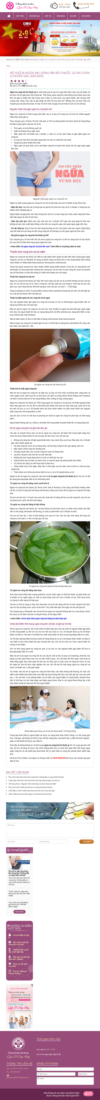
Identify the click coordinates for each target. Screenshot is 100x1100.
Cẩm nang (60, 16)
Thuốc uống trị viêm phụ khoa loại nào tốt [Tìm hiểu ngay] (19, 893)
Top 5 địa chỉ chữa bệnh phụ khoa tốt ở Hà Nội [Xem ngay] (18, 904)
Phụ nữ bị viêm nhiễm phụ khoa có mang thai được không (30, 787)
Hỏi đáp (73, 16)
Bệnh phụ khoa (23, 59)
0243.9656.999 (15, 1072)
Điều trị (48, 16)
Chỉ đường (85, 16)
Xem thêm (19, 912)
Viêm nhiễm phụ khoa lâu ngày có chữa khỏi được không (30, 794)
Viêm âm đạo (34, 16)
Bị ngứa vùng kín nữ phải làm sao (35, 246)
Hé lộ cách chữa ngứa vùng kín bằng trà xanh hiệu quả (43, 618)
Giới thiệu (20, 16)
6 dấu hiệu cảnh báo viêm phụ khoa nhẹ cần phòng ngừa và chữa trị (34, 780)
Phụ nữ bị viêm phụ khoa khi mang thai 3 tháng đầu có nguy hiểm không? (36, 777)
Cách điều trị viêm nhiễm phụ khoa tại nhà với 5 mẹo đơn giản (32, 791)
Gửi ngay (86, 842)
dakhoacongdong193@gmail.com (17, 1077)
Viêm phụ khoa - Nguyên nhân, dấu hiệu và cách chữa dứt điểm (32, 784)
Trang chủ (10, 59)
